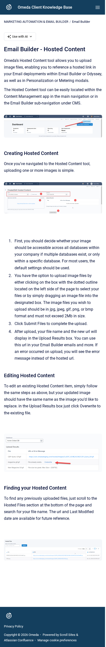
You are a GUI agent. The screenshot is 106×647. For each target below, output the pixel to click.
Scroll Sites (67, 635)
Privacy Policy (13, 626)
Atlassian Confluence (19, 640)
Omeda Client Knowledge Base (45, 7)
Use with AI (20, 36)
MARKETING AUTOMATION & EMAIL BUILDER (36, 22)
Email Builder (81, 22)
